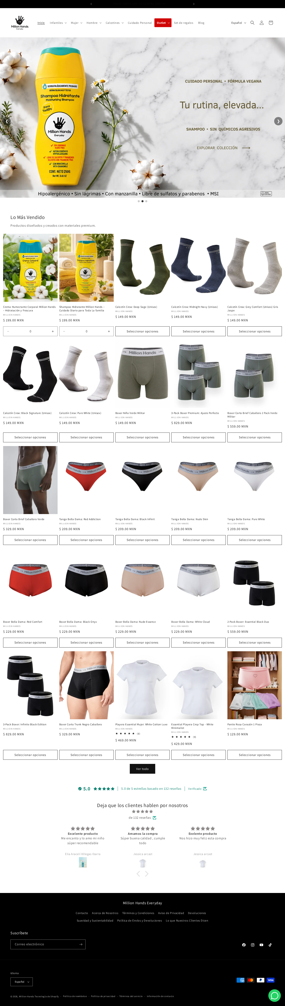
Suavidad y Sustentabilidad (95, 920)
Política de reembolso (75, 996)
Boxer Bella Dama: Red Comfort (22, 622)
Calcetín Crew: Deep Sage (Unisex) (136, 307)
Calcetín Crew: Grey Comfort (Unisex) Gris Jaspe (252, 308)
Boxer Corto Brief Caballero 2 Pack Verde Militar (252, 414)
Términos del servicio (131, 996)
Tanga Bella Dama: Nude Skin (189, 519)
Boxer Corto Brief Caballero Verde (23, 519)
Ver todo (142, 769)
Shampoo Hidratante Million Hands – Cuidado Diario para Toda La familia (82, 308)
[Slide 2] (142, 201)
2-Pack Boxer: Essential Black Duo (248, 622)
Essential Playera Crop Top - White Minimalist (192, 726)
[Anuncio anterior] (91, 4)
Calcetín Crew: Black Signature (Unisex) (27, 413)
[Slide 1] (139, 201)
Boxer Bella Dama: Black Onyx (78, 622)
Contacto (82, 913)
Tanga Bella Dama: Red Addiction (80, 519)
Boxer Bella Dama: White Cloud (190, 622)
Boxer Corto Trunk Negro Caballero (80, 724)
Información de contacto (160, 996)
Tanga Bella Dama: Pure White (246, 519)
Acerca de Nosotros (105, 913)
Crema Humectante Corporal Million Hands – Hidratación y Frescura (29, 308)
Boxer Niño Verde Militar (130, 413)
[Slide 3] (146, 201)
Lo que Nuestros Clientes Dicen (187, 920)
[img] (142, 812)
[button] (57, 22)
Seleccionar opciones (142, 331)
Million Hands (26, 996)
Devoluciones (197, 913)
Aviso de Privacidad (171, 913)
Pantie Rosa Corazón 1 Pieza (244, 724)
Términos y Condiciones (138, 913)
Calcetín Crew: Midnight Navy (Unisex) (194, 307)
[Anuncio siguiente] (193, 4)
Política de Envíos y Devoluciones (139, 920)
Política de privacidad (103, 996)
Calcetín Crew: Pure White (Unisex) (80, 413)
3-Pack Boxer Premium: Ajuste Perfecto (195, 413)
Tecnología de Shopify (47, 996)
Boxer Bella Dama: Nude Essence (135, 622)
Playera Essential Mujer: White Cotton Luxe (141, 724)
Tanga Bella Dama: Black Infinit (135, 519)
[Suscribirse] (80, 944)
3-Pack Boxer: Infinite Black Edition (25, 724)
